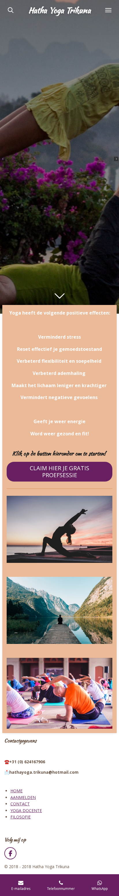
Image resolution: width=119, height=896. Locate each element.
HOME (16, 790)
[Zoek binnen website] (10, 10)
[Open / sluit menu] (108, 10)
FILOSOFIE (20, 817)
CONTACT (20, 804)
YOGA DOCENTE (26, 810)
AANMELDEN (23, 797)
